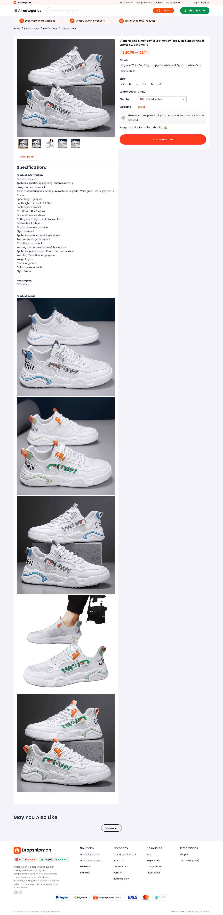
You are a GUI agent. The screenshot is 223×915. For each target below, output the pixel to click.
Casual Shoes (68, 28)
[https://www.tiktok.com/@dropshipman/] (16, 892)
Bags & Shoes (32, 28)
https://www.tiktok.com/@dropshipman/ (16, 892)
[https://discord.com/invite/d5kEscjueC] (21, 892)
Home (17, 28)
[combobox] (157, 99)
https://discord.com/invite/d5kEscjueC (21, 892)
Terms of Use (177, 911)
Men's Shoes (50, 28)
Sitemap (205, 911)
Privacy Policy (192, 911)
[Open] (183, 99)
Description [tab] (26, 156)
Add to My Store (163, 139)
